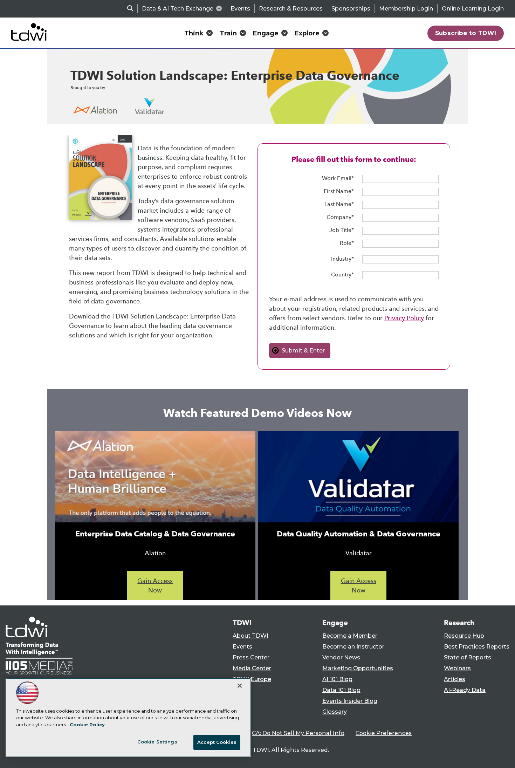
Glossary (334, 711)
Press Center (251, 657)
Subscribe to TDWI (465, 32)
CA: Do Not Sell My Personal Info (298, 733)
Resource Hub (464, 635)
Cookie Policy (87, 724)
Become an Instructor (353, 646)
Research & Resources (291, 8)
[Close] (239, 685)
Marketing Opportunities (357, 668)
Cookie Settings (157, 742)
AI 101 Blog (337, 679)
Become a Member (349, 635)
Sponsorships (350, 8)
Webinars (457, 668)
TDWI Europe (252, 679)
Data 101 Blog (341, 690)
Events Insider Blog (349, 701)
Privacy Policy (404, 318)
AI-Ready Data (465, 690)
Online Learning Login (473, 8)
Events (240, 8)
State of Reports (467, 657)
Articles (454, 679)
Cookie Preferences (384, 733)
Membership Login (406, 8)
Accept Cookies (216, 742)
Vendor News (341, 657)
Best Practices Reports (476, 646)
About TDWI (250, 635)
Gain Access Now (155, 585)
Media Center (252, 668)
